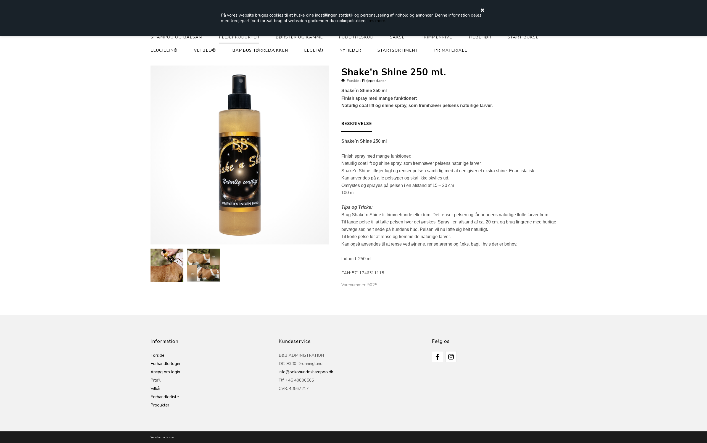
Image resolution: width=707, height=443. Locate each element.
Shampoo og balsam (176, 37)
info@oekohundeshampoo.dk (306, 372)
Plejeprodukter (239, 37)
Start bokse (523, 37)
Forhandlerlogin (165, 363)
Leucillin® (164, 50)
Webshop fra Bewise (162, 437)
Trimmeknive (436, 37)
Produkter (160, 405)
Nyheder (350, 50)
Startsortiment (398, 50)
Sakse (397, 37)
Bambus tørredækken (260, 50)
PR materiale (450, 50)
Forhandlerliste (165, 397)
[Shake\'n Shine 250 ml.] (240, 155)
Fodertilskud (356, 37)
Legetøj (313, 50)
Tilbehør (479, 37)
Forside (353, 81)
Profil (155, 380)
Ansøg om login (165, 372)
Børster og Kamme (299, 37)
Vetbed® (205, 50)
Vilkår (156, 388)
